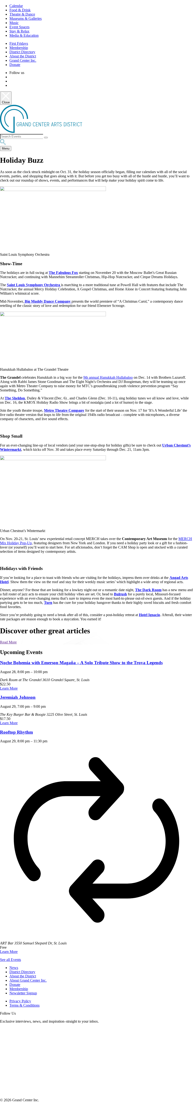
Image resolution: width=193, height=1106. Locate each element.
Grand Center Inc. (22, 60)
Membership (18, 48)
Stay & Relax (19, 31)
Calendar (16, 6)
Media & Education (24, 35)
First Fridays (18, 43)
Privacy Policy (20, 1001)
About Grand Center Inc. (28, 980)
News (13, 968)
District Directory (22, 52)
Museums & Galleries (25, 18)
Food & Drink (20, 10)
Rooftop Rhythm (16, 732)
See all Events (10, 960)
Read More (8, 642)
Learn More (9, 688)
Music (14, 23)
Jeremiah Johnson (18, 697)
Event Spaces (19, 27)
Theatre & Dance (22, 14)
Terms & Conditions (24, 1005)
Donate (14, 65)
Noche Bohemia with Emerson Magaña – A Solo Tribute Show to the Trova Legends (81, 662)
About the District (22, 56)
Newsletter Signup (23, 993)
